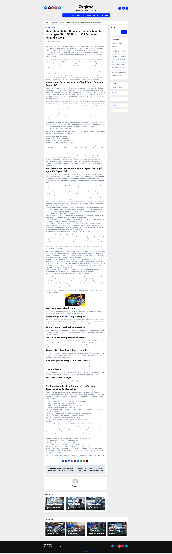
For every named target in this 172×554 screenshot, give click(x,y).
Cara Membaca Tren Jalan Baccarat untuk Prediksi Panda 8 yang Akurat (119, 45)
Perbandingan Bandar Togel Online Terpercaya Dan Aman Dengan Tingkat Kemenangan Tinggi (95, 503)
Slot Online (96, 15)
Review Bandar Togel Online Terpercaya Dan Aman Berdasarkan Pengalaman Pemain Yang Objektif (54, 503)
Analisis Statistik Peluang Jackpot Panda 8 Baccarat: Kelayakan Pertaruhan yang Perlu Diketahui (116, 530)
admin (51, 41)
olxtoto (112, 110)
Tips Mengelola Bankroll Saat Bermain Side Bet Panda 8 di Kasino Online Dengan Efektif (118, 51)
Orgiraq (86, 7)
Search (113, 27)
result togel (70, 317)
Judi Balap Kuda (86, 15)
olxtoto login (114, 105)
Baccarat (65, 15)
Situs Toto (113, 92)
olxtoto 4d (113, 99)
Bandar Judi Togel (75, 15)
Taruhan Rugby (105, 15)
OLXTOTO (91, 552)
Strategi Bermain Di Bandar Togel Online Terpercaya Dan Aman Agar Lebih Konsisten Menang (74, 503)
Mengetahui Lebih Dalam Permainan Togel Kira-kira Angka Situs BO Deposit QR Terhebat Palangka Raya (75, 34)
